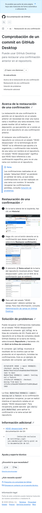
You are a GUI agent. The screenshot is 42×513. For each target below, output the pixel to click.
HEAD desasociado (14, 428)
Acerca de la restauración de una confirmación (19, 105)
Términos (22, 502)
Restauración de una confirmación (27, 29)
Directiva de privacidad (9, 471)
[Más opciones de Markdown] (26, 70)
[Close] (35, 3)
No (16, 467)
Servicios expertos (23, 504)
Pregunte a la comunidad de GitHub (18, 482)
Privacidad (32, 502)
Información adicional (16, 422)
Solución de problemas (17, 319)
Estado (4, 504)
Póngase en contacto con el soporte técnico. (21, 485)
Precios (12, 504)
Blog (34, 504)
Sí (7, 467)
